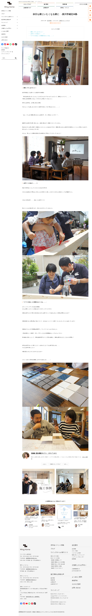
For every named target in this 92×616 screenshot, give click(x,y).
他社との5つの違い (55, 556)
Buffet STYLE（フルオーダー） (58, 593)
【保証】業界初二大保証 (56, 566)
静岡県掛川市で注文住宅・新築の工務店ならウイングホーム (34, 612)
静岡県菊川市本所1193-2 (31, 558)
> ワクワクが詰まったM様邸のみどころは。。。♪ (41, 35)
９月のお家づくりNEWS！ (63, 520)
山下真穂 (47, 523)
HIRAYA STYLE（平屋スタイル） (58, 604)
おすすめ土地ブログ (76, 570)
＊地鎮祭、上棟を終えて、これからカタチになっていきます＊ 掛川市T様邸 (31, 518)
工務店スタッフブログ (64, 20)
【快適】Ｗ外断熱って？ (56, 560)
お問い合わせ (4, 40)
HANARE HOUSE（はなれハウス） (59, 602)
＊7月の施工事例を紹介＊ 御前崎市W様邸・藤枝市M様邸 (80, 518)
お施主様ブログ (27, 7)
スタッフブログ (27, 4)
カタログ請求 (4, 37)
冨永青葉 (49, 20)
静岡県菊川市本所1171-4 (31, 569)
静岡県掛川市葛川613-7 (31, 579)
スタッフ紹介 (75, 550)
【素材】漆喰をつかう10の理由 (58, 562)
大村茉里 (31, 524)
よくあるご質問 (4, 31)
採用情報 (3, 49)
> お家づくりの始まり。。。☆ (36, 33)
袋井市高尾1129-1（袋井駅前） (33, 596)
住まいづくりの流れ (55, 558)
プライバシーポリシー (5, 53)
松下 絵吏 (80, 524)
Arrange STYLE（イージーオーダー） (59, 595)
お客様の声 (46, 7)
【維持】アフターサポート (57, 568)
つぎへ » (66, 464)
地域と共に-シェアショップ (78, 554)
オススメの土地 (83, 4)
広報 (63, 526)
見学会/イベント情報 (6, 10)
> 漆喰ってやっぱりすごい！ (36, 31)
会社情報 (74, 548)
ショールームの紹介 (76, 552)
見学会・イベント (64, 7)
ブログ (2, 13)
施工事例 (46, 4)
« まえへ (44, 464)
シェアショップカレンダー (6, 51)
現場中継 (65, 4)
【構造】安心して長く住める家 (58, 564)
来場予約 (3, 34)
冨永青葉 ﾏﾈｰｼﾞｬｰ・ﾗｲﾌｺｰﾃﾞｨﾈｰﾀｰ (44, 453)
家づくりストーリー (55, 23)
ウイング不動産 (4, 48)
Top (88, 612)
